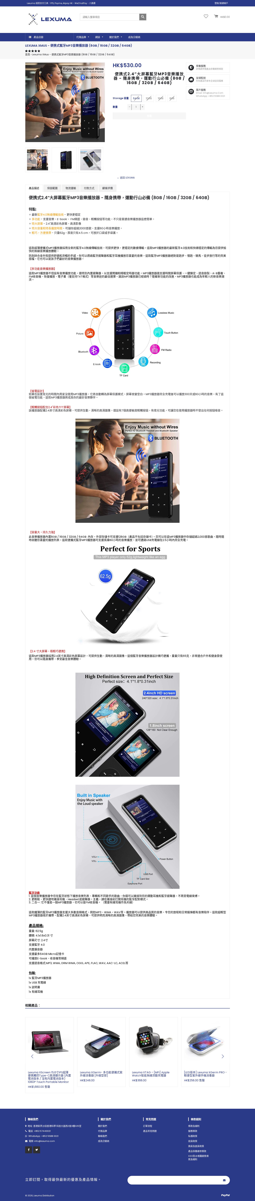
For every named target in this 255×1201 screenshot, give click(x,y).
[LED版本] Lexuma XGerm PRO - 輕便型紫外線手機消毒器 (205, 1074)
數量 (115, 107)
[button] (33, 51)
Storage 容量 (121, 98)
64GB (136, 98)
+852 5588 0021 (49, 1136)
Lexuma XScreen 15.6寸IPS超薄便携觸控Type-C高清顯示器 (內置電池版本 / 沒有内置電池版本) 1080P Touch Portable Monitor (49, 1077)
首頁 (27, 54)
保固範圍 (52, 188)
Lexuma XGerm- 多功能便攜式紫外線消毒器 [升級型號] (101, 1074)
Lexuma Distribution (44, 1195)
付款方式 (89, 188)
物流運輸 (71, 188)
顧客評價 (107, 188)
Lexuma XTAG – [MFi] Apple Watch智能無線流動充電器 (150, 1074)
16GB (160, 98)
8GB (171, 98)
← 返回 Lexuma (126, 177)
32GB (149, 98)
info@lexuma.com (44, 1141)
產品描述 (34, 188)
